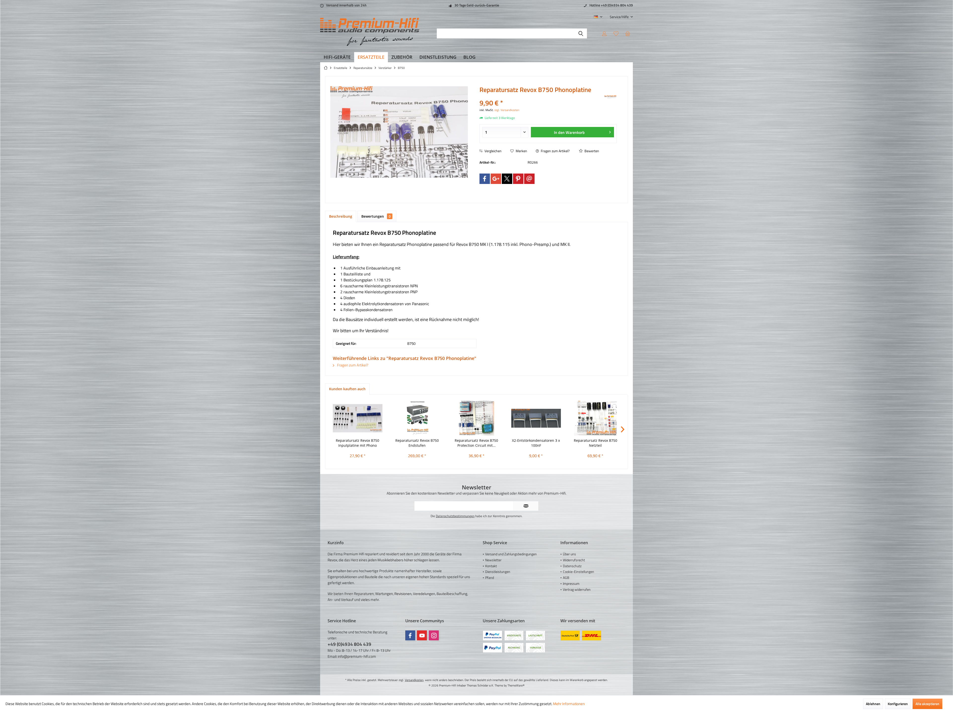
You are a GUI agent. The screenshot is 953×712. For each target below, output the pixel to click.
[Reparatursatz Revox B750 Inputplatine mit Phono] (358, 418)
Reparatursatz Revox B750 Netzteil (595, 443)
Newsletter (493, 560)
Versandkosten (414, 680)
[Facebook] (484, 179)
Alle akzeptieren (927, 703)
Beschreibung (340, 216)
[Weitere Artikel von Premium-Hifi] (610, 97)
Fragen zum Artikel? (555, 150)
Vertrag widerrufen (577, 589)
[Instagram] (434, 635)
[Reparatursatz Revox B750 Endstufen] (417, 418)
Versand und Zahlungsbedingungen (511, 554)
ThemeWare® (516, 685)
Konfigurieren (898, 703)
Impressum (571, 583)
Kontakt (491, 565)
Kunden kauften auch (347, 388)
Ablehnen (873, 703)
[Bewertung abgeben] (541, 96)
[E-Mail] (529, 179)
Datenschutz (572, 565)
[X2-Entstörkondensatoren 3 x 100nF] (536, 418)
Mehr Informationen (569, 704)
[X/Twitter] (507, 179)
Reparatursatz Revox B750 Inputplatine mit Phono (357, 443)
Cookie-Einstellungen (578, 571)
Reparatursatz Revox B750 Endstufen (417, 443)
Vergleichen (493, 150)
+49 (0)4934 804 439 (349, 644)
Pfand (489, 577)
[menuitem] (619, 17)
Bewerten (591, 150)
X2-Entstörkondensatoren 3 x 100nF (536, 443)
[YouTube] (422, 635)
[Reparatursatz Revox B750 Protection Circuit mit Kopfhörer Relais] (476, 418)
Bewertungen (376, 216)
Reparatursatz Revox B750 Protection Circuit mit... (476, 443)
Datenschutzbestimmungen (455, 515)
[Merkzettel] (616, 33)
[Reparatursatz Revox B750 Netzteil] (595, 418)
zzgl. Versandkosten (506, 110)
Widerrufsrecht (574, 560)
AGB (566, 577)
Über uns (569, 554)
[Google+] (496, 179)
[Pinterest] (518, 179)
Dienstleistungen (497, 571)
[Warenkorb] (627, 33)
